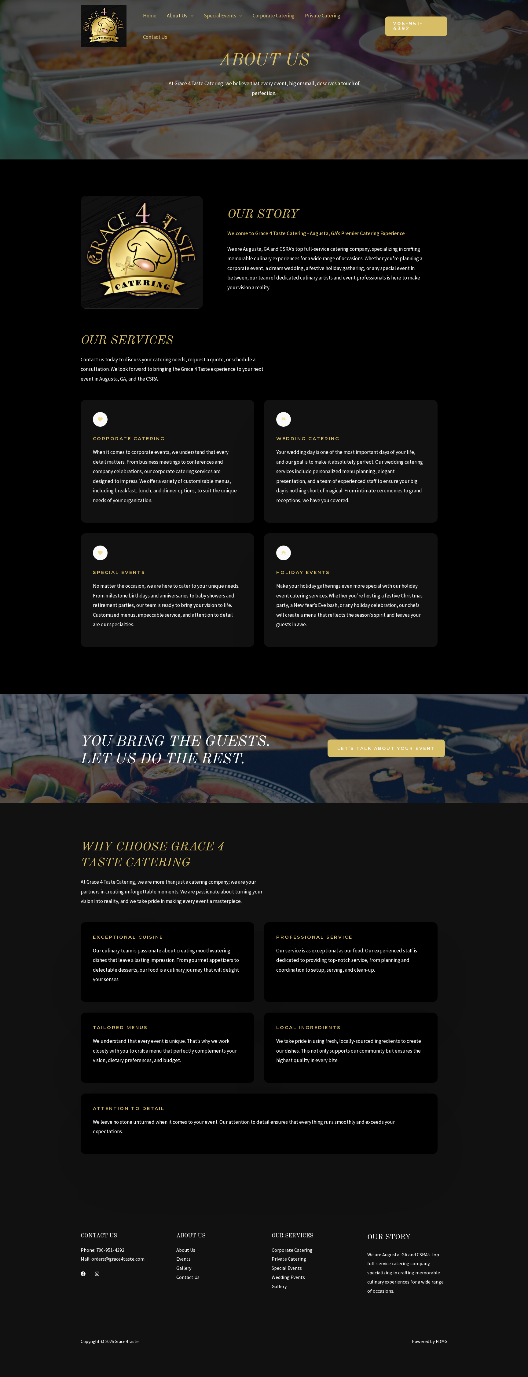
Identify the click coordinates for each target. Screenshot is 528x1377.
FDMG (441, 1341)
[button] (416, 26)
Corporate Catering (274, 15)
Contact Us (155, 37)
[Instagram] (97, 1273)
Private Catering (322, 15)
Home (149, 15)
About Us (177, 15)
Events (183, 1259)
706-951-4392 (110, 1250)
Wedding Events (288, 1277)
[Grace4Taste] (104, 25)
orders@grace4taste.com (118, 1259)
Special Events (220, 15)
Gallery (183, 1268)
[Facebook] (83, 1273)
